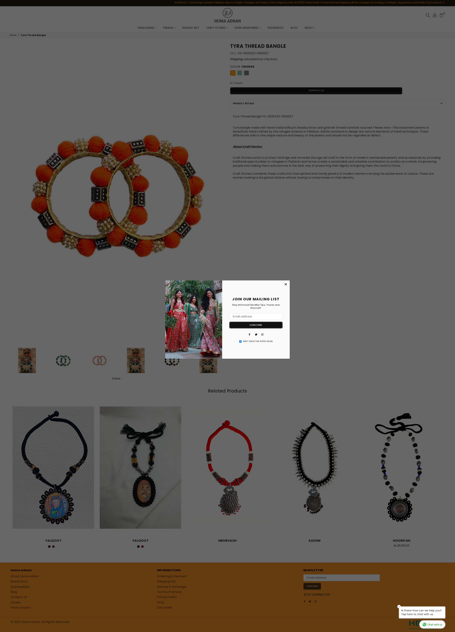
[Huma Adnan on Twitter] (256, 334)
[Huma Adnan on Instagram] (262, 334)
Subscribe (256, 325)
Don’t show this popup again (258, 341)
